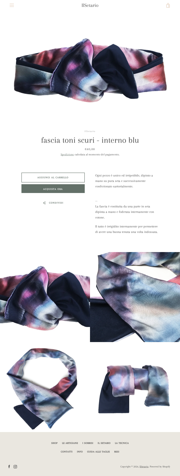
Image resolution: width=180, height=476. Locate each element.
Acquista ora (53, 189)
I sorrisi (87, 443)
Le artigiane (70, 443)
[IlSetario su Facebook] (9, 466)
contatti (67, 451)
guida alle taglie (98, 451)
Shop (54, 443)
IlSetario (90, 5)
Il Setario (104, 443)
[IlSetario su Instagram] (15, 466)
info (80, 451)
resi (116, 451)
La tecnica (122, 443)
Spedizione (67, 154)
